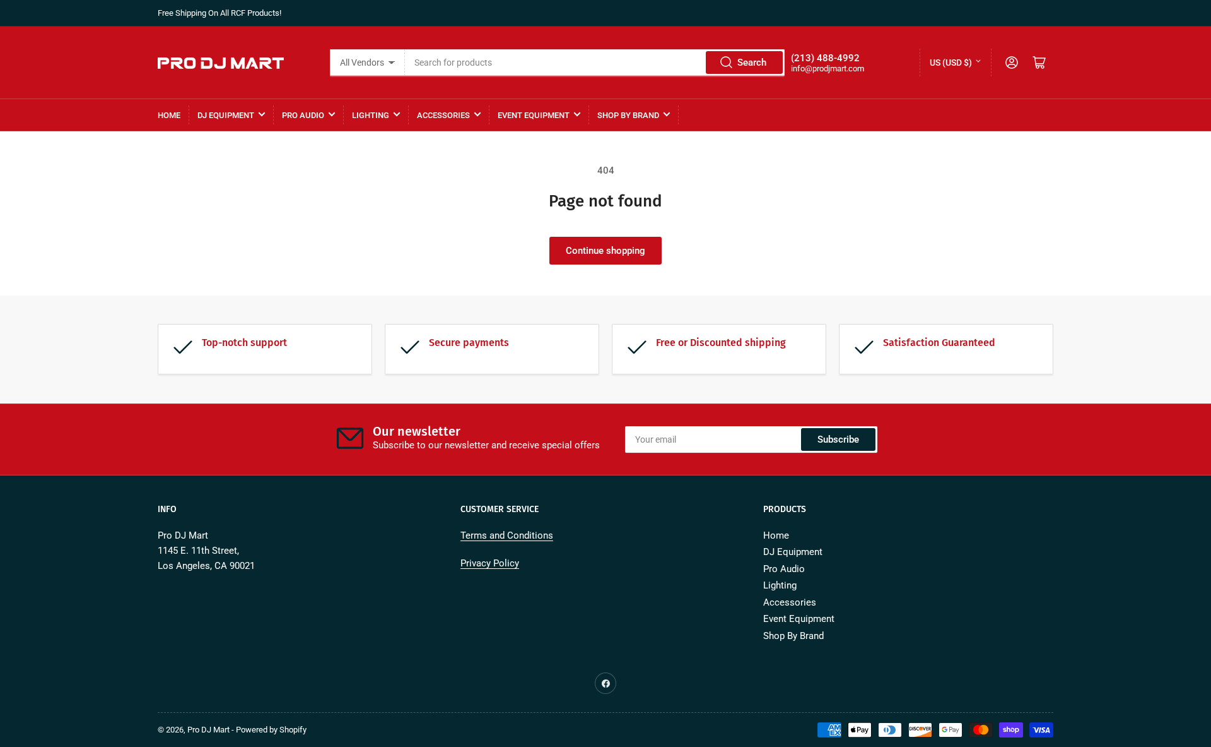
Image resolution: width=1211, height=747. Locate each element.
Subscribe (838, 439)
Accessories (443, 115)
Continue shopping (605, 250)
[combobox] (594, 62)
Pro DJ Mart (208, 729)
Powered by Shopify (271, 729)
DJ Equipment (225, 115)
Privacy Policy (489, 563)
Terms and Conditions (506, 535)
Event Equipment (534, 115)
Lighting (370, 115)
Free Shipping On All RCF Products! (219, 13)
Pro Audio (303, 115)
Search (751, 62)
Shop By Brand (628, 115)
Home (169, 115)
